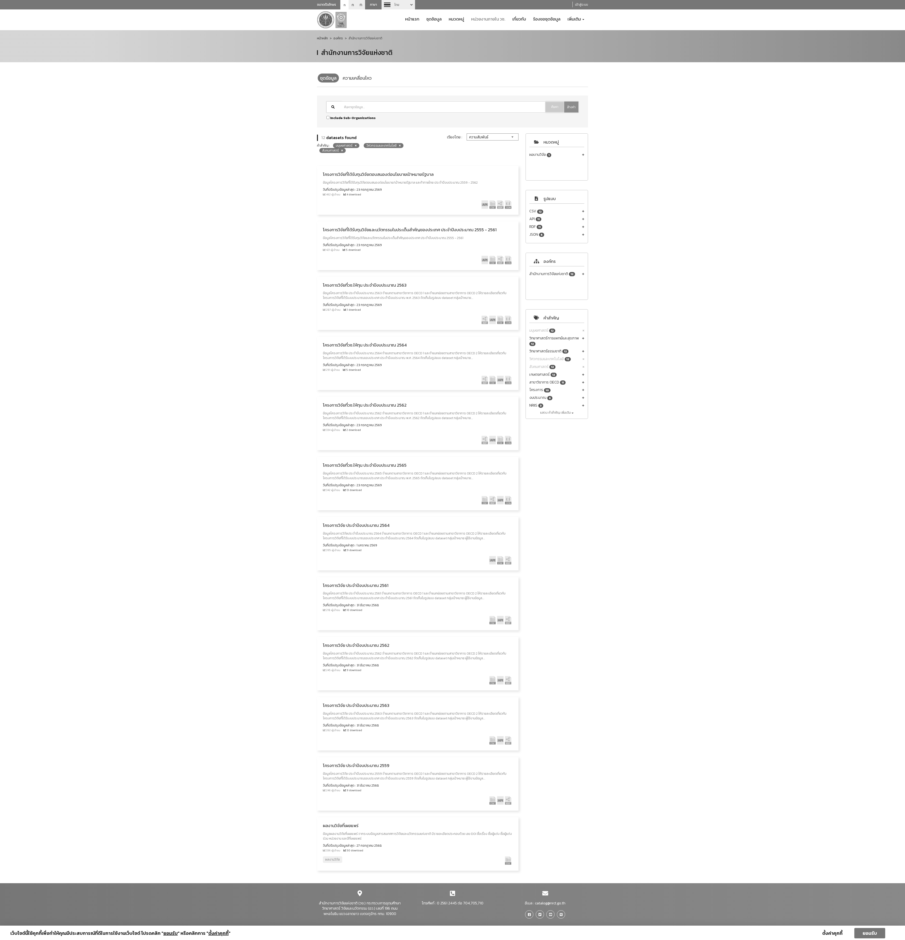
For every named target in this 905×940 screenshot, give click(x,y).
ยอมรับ (870, 933)
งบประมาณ (540, 397)
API (534, 219)
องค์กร (338, 38)
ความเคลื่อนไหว (357, 78)
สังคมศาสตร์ (541, 366)
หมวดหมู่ (456, 18)
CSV (535, 211)
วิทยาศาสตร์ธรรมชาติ (548, 351)
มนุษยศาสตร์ (541, 330)
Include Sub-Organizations (352, 117)
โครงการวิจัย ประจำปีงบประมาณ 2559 (356, 765)
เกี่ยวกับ (519, 18)
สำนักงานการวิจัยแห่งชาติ (551, 273)
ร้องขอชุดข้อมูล (546, 18)
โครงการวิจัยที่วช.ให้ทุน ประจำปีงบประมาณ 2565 (365, 465)
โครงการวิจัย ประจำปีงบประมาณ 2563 (356, 705)
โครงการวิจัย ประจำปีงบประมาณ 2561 (355, 585)
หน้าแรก (412, 18)
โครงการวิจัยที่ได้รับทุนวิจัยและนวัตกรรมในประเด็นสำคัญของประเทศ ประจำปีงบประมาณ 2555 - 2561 (410, 230)
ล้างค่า (571, 107)
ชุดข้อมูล (434, 18)
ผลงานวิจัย (539, 154)
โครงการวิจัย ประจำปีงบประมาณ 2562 (356, 645)
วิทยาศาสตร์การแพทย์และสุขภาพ (554, 340)
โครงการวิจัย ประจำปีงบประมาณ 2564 (356, 525)
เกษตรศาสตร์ (542, 374)
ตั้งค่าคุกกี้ (832, 933)
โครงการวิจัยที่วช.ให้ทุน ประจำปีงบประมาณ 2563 (365, 285)
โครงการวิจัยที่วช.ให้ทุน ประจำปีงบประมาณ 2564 (365, 345)
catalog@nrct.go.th (550, 903)
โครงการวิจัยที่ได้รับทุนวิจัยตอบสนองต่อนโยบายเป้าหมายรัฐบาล (378, 174)
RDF (535, 226)
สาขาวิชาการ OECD (546, 382)
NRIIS (535, 405)
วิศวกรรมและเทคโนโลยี (549, 359)
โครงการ (539, 389)
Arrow (398, 4)
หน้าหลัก (322, 38)
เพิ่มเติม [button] (575, 18)
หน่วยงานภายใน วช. (488, 18)
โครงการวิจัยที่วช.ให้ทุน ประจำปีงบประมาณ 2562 (365, 405)
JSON (536, 234)
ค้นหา (554, 106)
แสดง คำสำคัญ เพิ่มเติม (556, 412)
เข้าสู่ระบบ (581, 4)
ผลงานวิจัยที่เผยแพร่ (340, 825)
